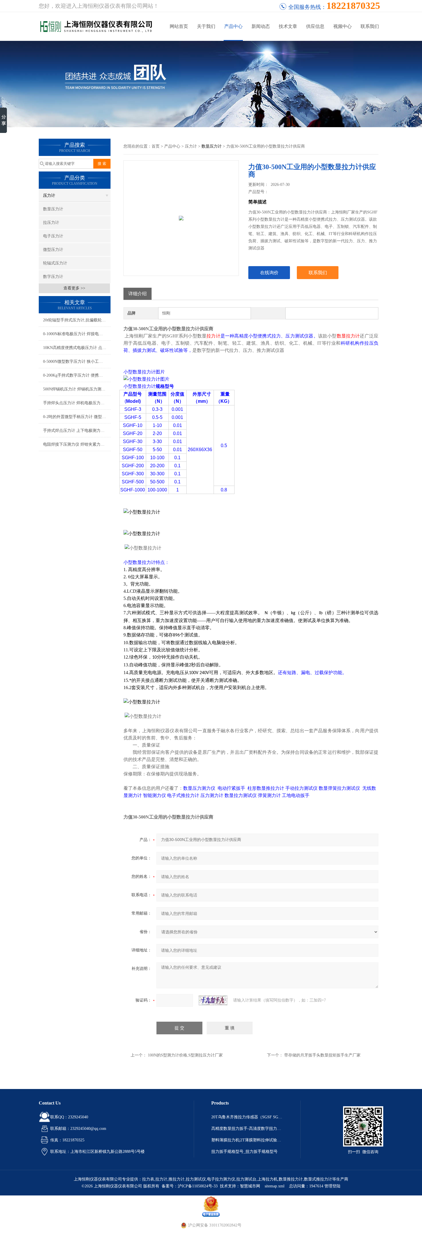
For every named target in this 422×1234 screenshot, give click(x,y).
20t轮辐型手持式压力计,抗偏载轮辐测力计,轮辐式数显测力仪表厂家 (77, 320)
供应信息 (315, 26)
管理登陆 (332, 1186)
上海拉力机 (268, 1179)
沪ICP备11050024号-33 (198, 1186)
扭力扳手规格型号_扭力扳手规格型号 (244, 1151)
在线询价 (269, 272)
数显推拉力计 (291, 1179)
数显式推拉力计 (318, 1179)
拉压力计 (51, 222)
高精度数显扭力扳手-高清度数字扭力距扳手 (247, 1128)
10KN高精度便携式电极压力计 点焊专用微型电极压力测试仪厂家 (77, 348)
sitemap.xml (274, 1186)
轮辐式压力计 (55, 263)
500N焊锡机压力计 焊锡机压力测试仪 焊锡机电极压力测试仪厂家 (77, 389)
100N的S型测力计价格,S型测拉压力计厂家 (185, 1055)
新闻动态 (260, 26)
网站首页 (179, 26)
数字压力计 (53, 276)
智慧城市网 (250, 1186)
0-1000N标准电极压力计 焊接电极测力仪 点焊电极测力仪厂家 (77, 334)
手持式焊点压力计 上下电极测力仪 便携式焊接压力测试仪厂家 (77, 430)
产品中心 (233, 26)
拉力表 (148, 1179)
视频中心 (342, 26)
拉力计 (161, 1179)
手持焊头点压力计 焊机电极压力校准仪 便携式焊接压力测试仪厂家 (77, 403)
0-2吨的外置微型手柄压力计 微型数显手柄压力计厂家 (77, 417)
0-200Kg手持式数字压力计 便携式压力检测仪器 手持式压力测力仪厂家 (77, 375)
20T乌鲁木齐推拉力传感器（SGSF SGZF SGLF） (247, 1117)
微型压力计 (53, 249)
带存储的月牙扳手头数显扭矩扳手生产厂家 (322, 1055)
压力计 (49, 195)
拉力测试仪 (196, 1179)
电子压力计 (53, 236)
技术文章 (288, 26)
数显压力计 (53, 209)
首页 (156, 146)
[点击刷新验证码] (213, 1000)
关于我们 (206, 26)
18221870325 (353, 5)
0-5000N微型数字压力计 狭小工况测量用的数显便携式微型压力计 (77, 361)
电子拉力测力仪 (221, 1179)
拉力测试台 (246, 1179)
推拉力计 (177, 1179)
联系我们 (370, 26)
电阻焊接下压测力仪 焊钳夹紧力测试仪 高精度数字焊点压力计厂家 (77, 444)
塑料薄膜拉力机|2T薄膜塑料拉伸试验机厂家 (247, 1140)
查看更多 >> (74, 288)
